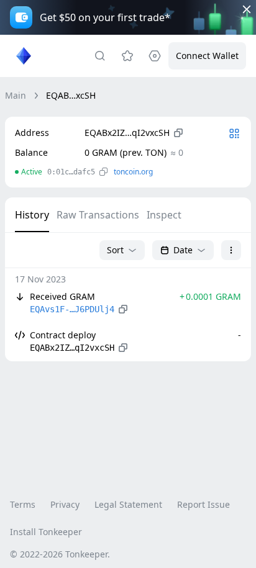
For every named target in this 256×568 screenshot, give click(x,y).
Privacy (65, 504)
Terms (22, 504)
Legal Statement (128, 504)
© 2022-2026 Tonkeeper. (60, 554)
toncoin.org (133, 171)
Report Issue (203, 504)
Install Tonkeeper (46, 532)
